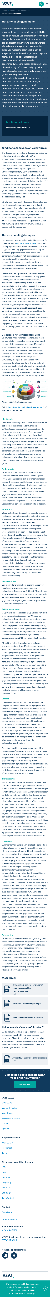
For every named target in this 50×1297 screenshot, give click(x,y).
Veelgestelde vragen (11, 1118)
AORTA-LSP (7, 1142)
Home (4, 11)
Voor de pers (7, 1113)
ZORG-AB (6, 1187)
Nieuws (5, 1123)
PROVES (6, 1177)
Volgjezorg (6, 1182)
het (26, 243)
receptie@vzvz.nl (9, 1219)
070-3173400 (9, 1229)
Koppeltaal (7, 1148)
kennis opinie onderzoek (19, 11)
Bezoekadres (7, 1212)
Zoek (41, 4)
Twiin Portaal (8, 1198)
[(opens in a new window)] (5, 1255)
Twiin (4, 1153)
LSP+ (4, 1167)
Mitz (4, 1172)
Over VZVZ (7, 1102)
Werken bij (9, 1108)
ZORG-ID (6, 1193)
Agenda (5, 1128)
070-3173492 (9, 1240)
